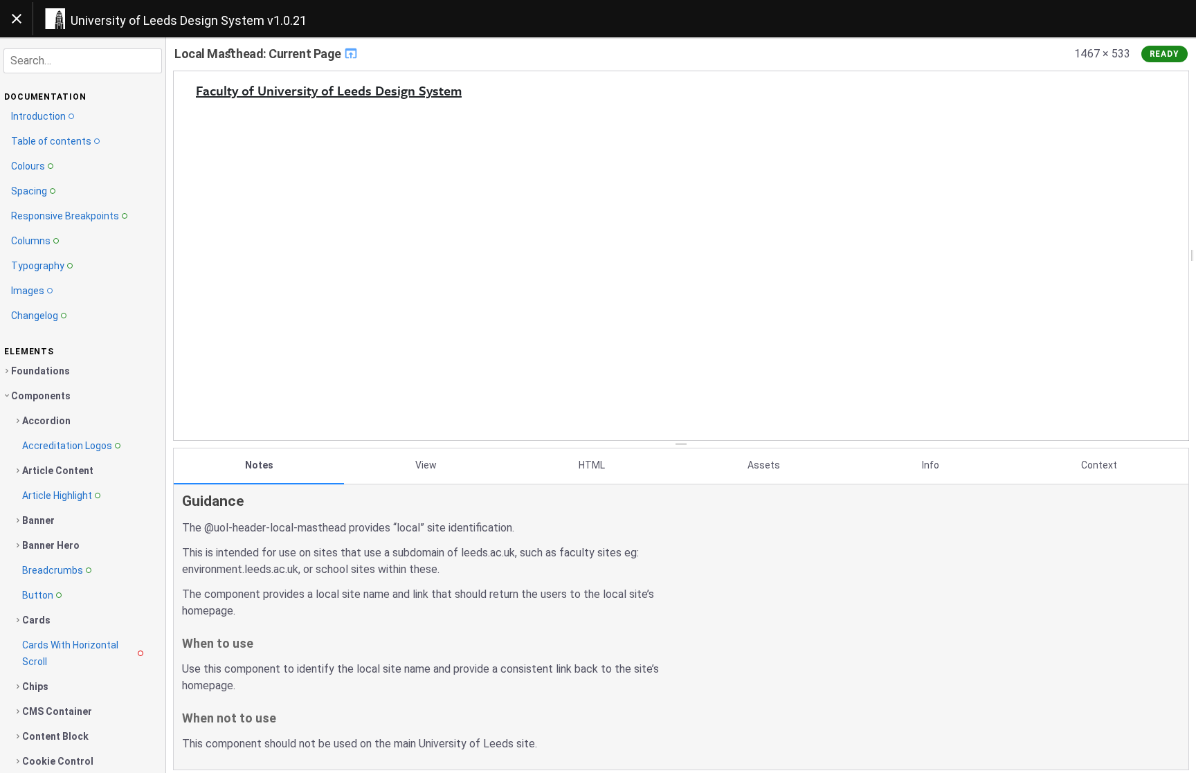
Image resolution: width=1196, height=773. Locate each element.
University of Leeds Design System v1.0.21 (189, 20)
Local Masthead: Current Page (258, 53)
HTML (592, 465)
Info (930, 465)
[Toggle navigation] (16, 18)
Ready (1165, 54)
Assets (764, 465)
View (426, 465)
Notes (259, 465)
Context (1099, 465)
